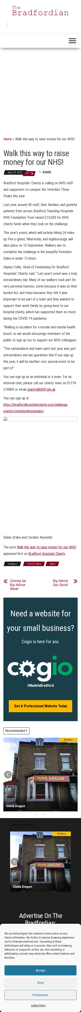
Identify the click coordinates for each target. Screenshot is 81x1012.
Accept (40, 970)
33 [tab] (50, 895)
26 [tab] (26, 809)
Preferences (40, 995)
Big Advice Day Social (60, 583)
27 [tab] (33, 809)
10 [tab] (67, 797)
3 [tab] (19, 797)
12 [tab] (26, 883)
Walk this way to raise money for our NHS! (46, 547)
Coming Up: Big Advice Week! (18, 585)
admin (47, 172)
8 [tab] (53, 797)
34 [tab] (36, 815)
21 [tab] (67, 803)
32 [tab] (67, 809)
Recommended (15, 731)
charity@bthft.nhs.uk (41, 389)
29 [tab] (46, 809)
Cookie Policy (38, 1005)
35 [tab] (43, 815)
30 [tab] (53, 809)
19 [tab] (53, 803)
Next (73, 774)
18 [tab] (46, 803)
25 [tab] (19, 809)
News (52, 563)
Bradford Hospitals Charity (46, 554)
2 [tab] (13, 797)
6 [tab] (40, 797)
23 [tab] (40, 889)
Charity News (34, 563)
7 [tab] (46, 797)
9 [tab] (60, 797)
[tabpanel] (40, 774)
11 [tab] (19, 883)
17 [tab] (40, 803)
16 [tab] (33, 803)
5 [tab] (33, 797)
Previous (7, 774)
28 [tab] (40, 809)
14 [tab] (19, 803)
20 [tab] (60, 803)
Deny (40, 983)
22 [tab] (33, 889)
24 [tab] (13, 809)
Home (7, 139)
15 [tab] (26, 803)
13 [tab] (13, 803)
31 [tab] (60, 809)
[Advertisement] (40, 90)
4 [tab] (26, 797)
